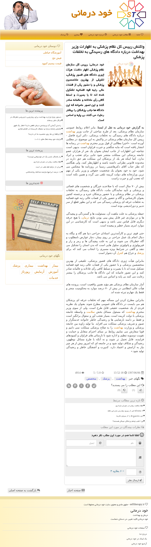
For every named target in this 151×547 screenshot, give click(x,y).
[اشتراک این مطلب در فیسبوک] (87, 385)
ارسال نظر (133, 480)
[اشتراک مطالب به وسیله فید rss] (69, 385)
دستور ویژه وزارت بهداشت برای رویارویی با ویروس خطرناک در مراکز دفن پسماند (35, 118)
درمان (85, 217)
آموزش (53, 271)
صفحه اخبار (74, 490)
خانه (139, 35)
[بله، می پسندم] (141, 390)
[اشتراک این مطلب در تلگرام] (94, 385)
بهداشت (70, 131)
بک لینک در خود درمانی (137, 539)
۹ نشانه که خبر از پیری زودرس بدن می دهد (125, 411)
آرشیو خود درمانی (139, 544)
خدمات (53, 277)
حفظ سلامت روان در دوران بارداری (129, 406)
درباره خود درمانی (96, 35)
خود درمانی (92, 12)
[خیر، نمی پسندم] (124, 390)
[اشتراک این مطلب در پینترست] (75, 385)
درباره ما (143, 534)
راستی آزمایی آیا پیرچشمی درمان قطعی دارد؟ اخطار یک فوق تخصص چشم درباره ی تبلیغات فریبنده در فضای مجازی (37, 127)
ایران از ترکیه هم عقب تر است (48, 167)
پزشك (140, 253)
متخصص (91, 378)
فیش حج (56, 58)
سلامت (91, 311)
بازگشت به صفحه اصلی (23, 490)
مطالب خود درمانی (121, 35)
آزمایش (39, 271)
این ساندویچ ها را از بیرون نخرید (129, 416)
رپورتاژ (25, 271)
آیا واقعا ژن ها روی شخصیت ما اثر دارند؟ (44, 134)
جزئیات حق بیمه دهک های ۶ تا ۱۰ (47, 139)
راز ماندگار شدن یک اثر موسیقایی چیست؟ (44, 157)
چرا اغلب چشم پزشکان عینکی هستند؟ (128, 421)
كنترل (120, 253)
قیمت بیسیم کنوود (51, 63)
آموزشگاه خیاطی (52, 52)
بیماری (77, 35)
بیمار (55, 265)
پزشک (63, 35)
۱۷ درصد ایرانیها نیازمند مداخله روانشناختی (43, 172)
